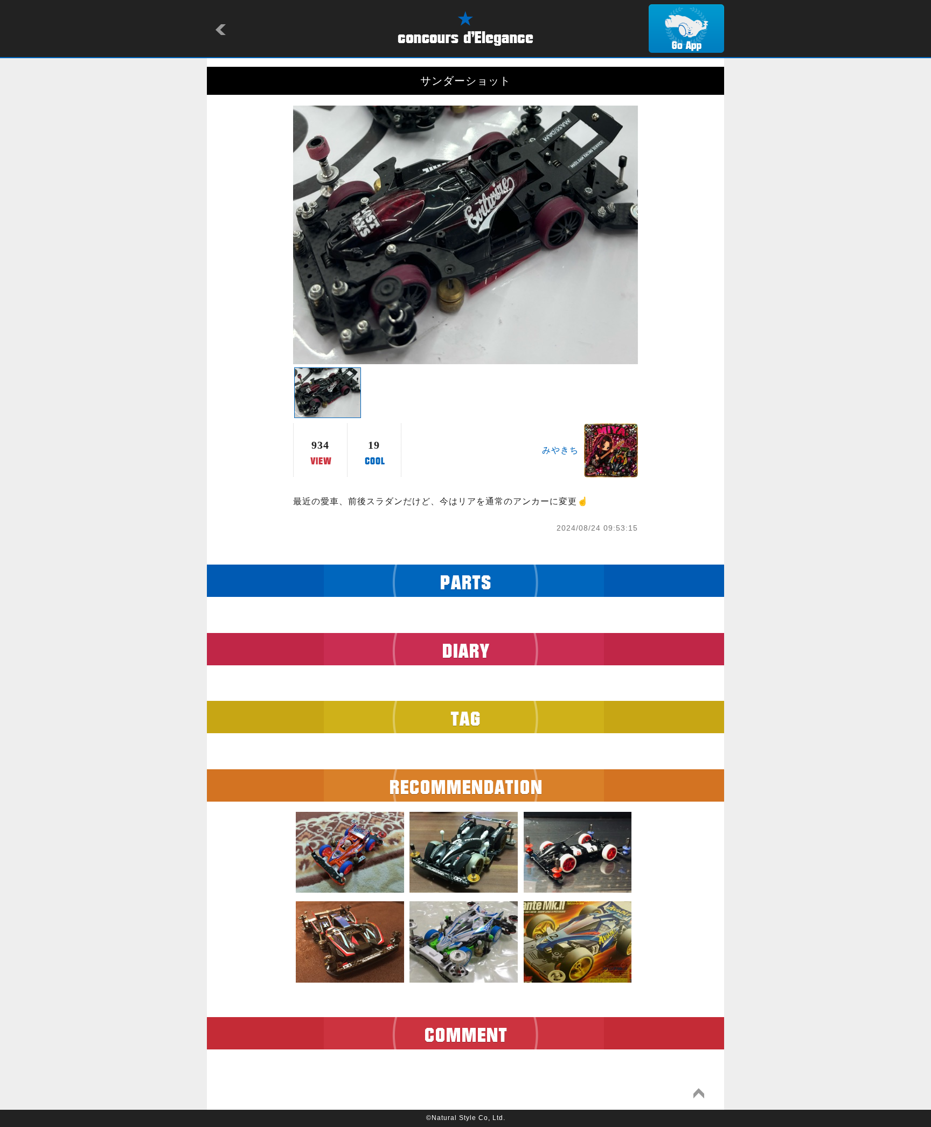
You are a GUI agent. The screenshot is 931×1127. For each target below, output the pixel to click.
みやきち (560, 450)
